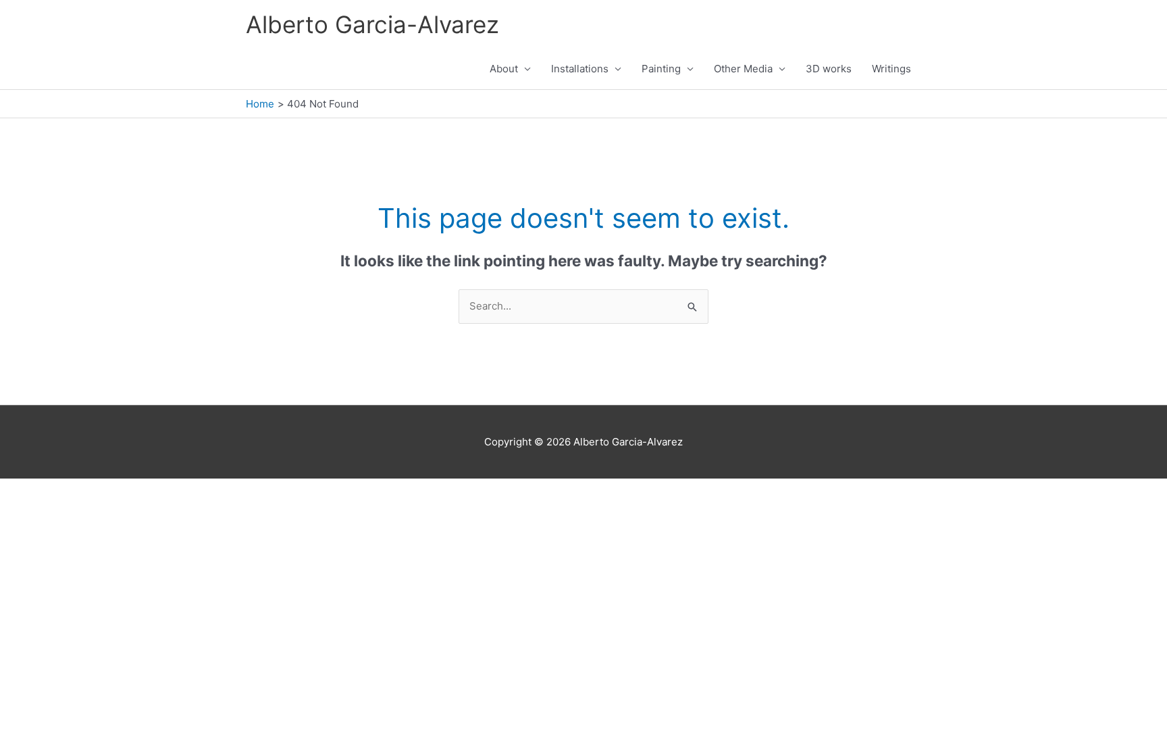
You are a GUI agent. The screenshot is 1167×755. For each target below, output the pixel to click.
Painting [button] (661, 68)
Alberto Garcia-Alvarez (372, 24)
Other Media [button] (743, 68)
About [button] (504, 68)
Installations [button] (579, 68)
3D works (829, 68)
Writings (891, 68)
